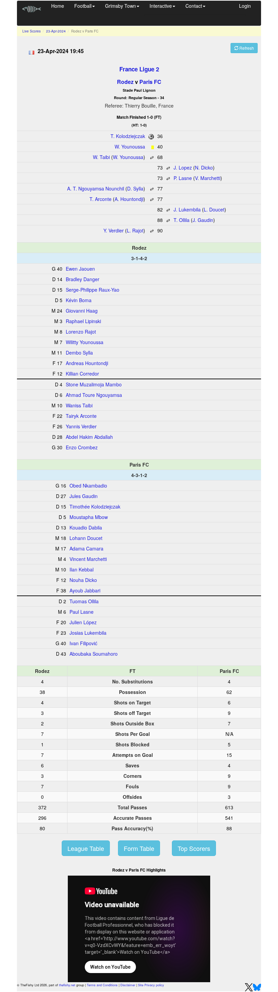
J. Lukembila (187, 209)
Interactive (161, 5)
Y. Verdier (113, 230)
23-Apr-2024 (56, 31)
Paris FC (150, 82)
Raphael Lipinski (83, 321)
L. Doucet (214, 209)
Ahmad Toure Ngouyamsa (94, 394)
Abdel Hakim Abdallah (89, 436)
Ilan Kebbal (82, 569)
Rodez (125, 82)
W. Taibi (101, 157)
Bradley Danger (82, 279)
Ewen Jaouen (80, 268)
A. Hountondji (129, 199)
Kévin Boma (79, 300)
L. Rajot (135, 230)
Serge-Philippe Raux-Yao (92, 289)
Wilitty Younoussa (84, 342)
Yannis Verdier (81, 426)
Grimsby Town (120, 5)
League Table (85, 848)
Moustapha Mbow (89, 517)
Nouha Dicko (83, 580)
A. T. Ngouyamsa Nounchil (95, 188)
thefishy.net (67, 985)
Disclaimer (127, 985)
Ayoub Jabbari (85, 590)
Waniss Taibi (79, 405)
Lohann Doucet (86, 538)
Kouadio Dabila (86, 527)
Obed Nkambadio (88, 485)
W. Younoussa (130, 146)
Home (57, 5)
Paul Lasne (82, 611)
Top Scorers (194, 848)
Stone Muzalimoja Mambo (94, 384)
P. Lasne (183, 178)
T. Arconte (101, 199)
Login (245, 5)
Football (83, 5)
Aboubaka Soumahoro (94, 653)
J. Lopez (183, 167)
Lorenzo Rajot (81, 331)
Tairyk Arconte (81, 415)
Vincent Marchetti (88, 559)
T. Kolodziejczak (128, 136)
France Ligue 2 (139, 69)
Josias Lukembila (88, 632)
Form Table (139, 848)
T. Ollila (182, 220)
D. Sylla (135, 188)
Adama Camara (86, 548)
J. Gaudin (203, 220)
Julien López (83, 622)
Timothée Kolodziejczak (95, 506)
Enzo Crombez (82, 447)
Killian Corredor (82, 373)
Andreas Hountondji (87, 363)
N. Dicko (204, 167)
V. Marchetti (207, 178)
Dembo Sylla (79, 352)
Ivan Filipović (83, 643)
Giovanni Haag (82, 310)
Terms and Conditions (102, 985)
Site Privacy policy (151, 985)
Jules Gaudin (84, 496)
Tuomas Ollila (84, 601)
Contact (193, 5)
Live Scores (31, 31)
